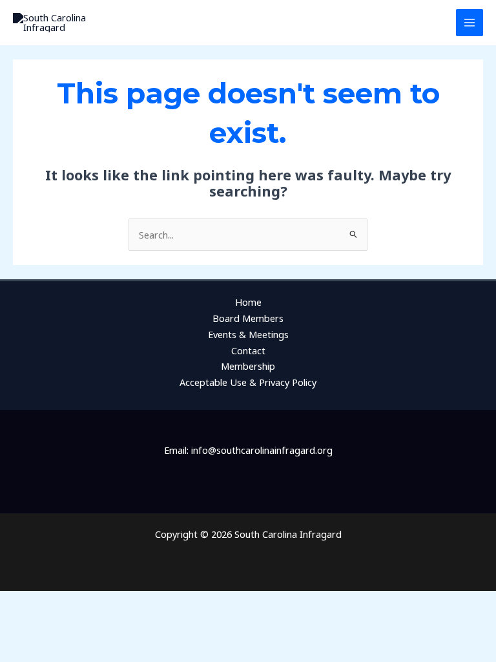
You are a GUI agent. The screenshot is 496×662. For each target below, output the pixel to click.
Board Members (248, 318)
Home (248, 301)
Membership (248, 365)
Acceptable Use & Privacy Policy (248, 382)
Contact (248, 350)
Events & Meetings (248, 334)
